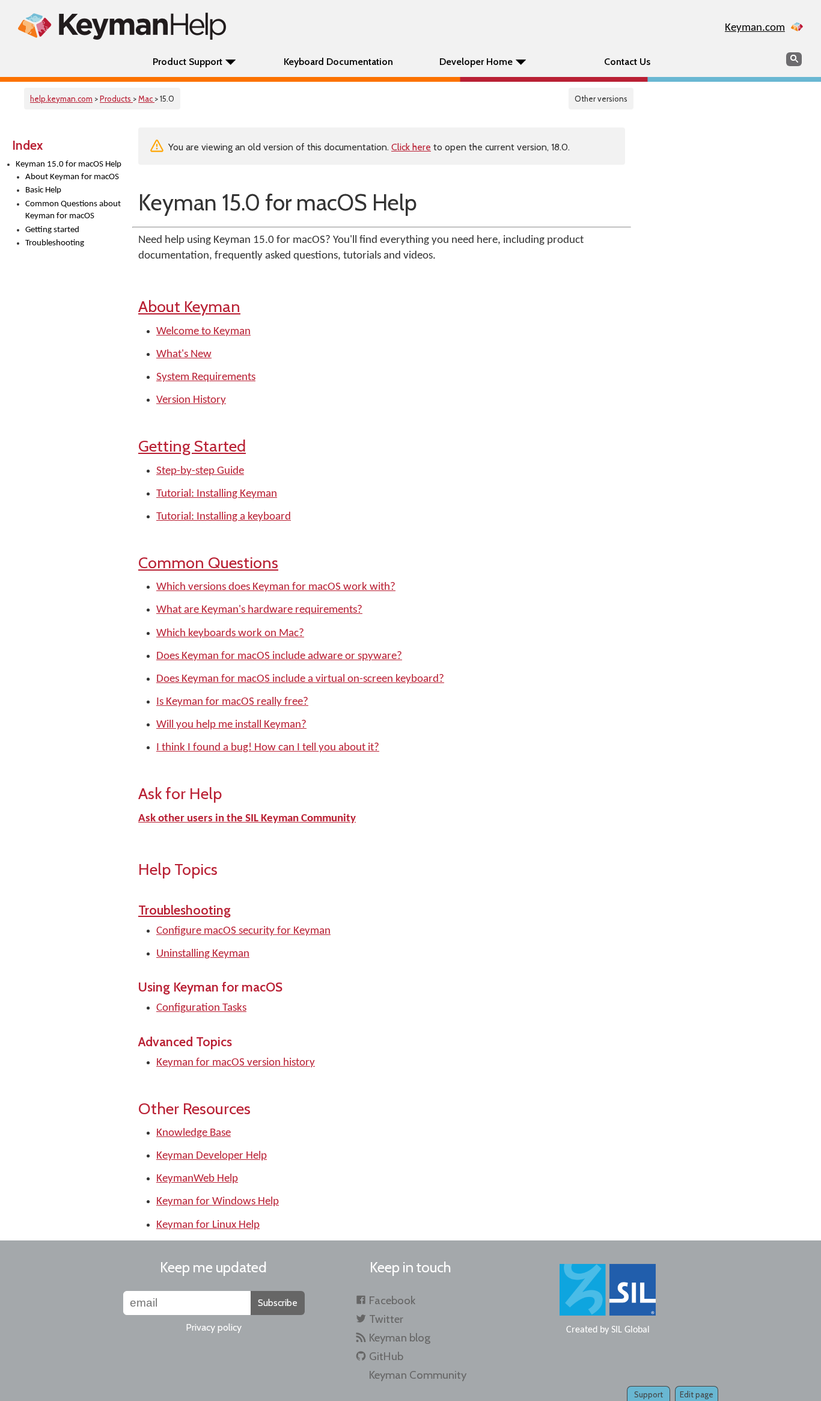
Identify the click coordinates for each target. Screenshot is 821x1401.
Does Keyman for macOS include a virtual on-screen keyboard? (300, 679)
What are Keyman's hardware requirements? (259, 610)
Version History (191, 400)
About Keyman (189, 306)
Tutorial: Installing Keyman (216, 494)
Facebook (392, 1300)
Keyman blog (399, 1337)
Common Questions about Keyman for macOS (73, 210)
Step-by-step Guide (200, 471)
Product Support (187, 61)
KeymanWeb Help (197, 1179)
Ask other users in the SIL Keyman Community (247, 818)
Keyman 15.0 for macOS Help (68, 164)
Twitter (386, 1319)
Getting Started (192, 446)
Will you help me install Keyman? (231, 725)
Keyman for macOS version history (235, 1062)
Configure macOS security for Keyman (243, 931)
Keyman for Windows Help (217, 1201)
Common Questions (208, 562)
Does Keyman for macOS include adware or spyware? (279, 656)
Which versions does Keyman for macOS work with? (275, 587)
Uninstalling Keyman (202, 954)
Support (648, 1394)
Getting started (52, 230)
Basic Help (43, 190)
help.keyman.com (61, 98)
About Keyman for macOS (72, 177)
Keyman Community (417, 1375)
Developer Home (476, 61)
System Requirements (205, 377)
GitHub (386, 1356)
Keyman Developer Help (211, 1156)
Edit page (696, 1394)
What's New (184, 354)
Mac (146, 98)
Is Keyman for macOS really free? (232, 702)
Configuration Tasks (201, 1008)
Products (116, 98)
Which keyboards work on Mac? (230, 633)
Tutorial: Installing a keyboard (223, 517)
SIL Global (630, 1330)
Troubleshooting (54, 243)
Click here (411, 147)
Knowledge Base (193, 1133)
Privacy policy (214, 1327)
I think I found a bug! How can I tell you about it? (267, 747)
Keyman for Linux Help (208, 1225)
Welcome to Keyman (203, 331)
